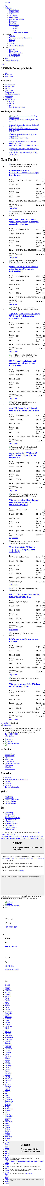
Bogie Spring (13, 17)
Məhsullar (8, 8)
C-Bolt (15, 28)
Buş (14, 30)
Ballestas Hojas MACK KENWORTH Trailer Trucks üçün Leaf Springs (24, 172)
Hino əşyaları (9, 825)
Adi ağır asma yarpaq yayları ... (19, 138)
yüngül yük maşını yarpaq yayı (32, 838)
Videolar (12, 36)
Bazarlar (12, 40)
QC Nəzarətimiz (14, 56)
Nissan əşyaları (10, 829)
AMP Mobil (11, 834)
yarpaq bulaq (34, 836)
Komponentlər (14, 25)
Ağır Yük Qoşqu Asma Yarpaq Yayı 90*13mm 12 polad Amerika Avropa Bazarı (24, 316)
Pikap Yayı (12, 23)
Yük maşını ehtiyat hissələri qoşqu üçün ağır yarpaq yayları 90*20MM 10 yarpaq (24, 502)
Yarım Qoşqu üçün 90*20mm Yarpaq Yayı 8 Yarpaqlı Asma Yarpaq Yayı (22, 549)
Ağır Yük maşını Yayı (14, 838)
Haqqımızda (13, 49)
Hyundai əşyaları (10, 820)
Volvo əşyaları (9, 814)
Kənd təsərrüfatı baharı (16, 19)
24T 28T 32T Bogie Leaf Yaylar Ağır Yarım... (24, 145)
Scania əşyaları (10, 816)
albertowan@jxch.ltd (12, 969)
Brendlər (12, 42)
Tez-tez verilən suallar (16, 45)
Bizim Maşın (13, 51)
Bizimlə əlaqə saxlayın (12, 60)
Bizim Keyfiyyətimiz (16, 53)
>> (10, 723)
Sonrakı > (6, 723)
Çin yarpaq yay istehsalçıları (10, 836)
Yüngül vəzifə (14, 12)
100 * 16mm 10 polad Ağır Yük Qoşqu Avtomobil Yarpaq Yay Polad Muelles (22, 363)
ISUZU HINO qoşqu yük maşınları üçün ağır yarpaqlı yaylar (24, 595)
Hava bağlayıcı (14, 10)
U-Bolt (15, 27)
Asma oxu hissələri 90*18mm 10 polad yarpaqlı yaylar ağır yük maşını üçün (23, 455)
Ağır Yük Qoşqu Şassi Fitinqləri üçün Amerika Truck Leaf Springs (24, 409)
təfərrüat (15, 208)
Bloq (6, 58)
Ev (6, 6)
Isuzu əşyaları (9, 821)
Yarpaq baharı (24, 836)
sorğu (11, 208)
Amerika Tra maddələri (12, 818)
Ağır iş (11, 13)
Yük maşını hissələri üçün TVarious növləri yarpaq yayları (24, 685)
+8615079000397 (11, 927)
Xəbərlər (12, 43)
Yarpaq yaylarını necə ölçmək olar (20, 38)
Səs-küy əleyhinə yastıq (21, 32)
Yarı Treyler (13, 15)
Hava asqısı (13, 21)
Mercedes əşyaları (11, 827)
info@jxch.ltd (9, 736)
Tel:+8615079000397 (12, 734)
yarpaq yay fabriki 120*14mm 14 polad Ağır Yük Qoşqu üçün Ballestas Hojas (23, 269)
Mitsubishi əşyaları (11, 823)
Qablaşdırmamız (14, 55)
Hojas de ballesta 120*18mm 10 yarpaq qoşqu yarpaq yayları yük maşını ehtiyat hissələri (24, 221)
